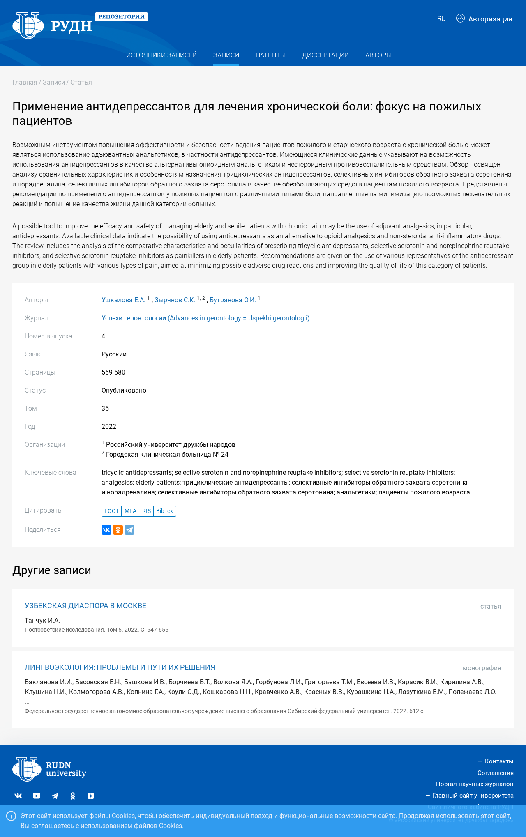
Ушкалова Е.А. (123, 300)
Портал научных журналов (475, 784)
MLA (130, 511)
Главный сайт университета (473, 795)
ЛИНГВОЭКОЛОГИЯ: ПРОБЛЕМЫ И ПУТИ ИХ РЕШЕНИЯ (120, 667)
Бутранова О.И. (233, 300)
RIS (146, 511)
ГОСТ (111, 511)
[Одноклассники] (118, 530)
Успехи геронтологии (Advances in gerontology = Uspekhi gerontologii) (206, 318)
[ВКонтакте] (106, 530)
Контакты (499, 761)
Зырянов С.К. (175, 300)
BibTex (164, 511)
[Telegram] (129, 530)
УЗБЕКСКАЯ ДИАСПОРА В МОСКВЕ (85, 606)
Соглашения (496, 773)
